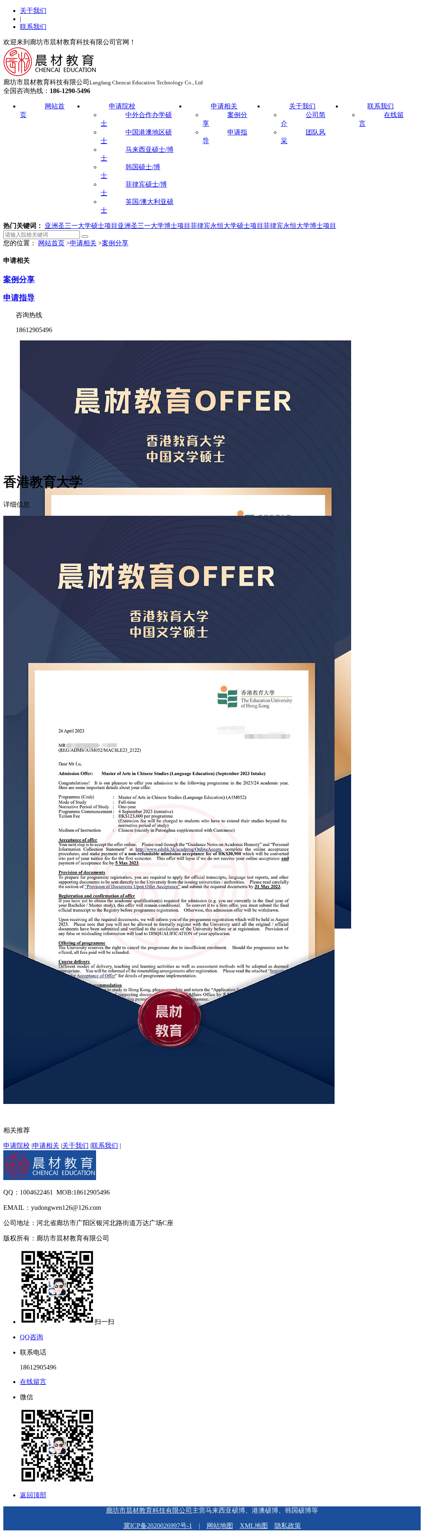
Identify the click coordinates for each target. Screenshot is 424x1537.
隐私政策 (288, 1525)
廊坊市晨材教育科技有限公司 (149, 1510)
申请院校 (122, 106)
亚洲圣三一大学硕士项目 (81, 225)
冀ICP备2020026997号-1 (157, 1525)
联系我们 (33, 26)
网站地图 (220, 1525)
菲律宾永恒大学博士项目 (299, 225)
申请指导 (19, 297)
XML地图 (254, 1525)
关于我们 (33, 10)
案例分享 (115, 243)
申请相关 (224, 106)
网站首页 (51, 243)
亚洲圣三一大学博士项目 (154, 225)
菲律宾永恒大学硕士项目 (226, 225)
